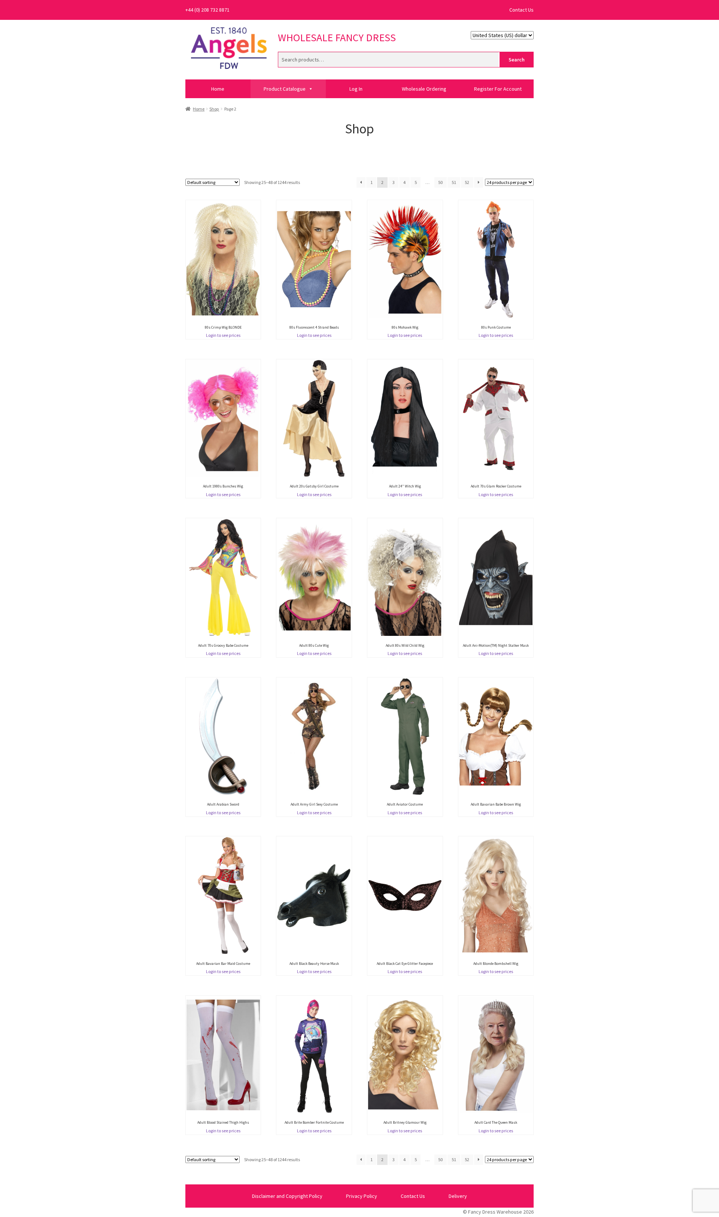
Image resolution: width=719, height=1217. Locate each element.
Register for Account (498, 88)
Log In (355, 88)
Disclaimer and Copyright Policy (287, 1196)
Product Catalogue (285, 88)
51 (454, 182)
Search (517, 59)
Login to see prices (223, 335)
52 (467, 182)
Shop (214, 109)
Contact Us (521, 9)
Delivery (458, 1196)
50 (440, 182)
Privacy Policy (361, 1196)
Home (217, 88)
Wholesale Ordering (424, 88)
